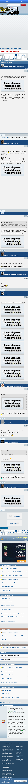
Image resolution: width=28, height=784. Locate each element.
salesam (6, 213)
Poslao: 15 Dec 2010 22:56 (18, 386)
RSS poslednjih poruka (7, 693)
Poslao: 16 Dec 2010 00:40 (13, 442)
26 (8, 58)
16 (8, 56)
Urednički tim (20, 743)
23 (1, 58)
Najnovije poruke (8, 743)
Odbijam (24, 781)
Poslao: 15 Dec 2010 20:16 (13, 294)
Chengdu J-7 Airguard (7, 678)
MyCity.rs (19, 747)
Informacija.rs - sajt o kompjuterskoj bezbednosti (13, 613)
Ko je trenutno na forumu (7, 705)
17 (10, 56)
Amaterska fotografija (7, 598)
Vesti (16, 747)
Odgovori (5, 528)
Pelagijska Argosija (9, 66)
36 (8, 60)
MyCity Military (3, 48)
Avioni (8, 48)
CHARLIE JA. (8, 386)
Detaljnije (15, 711)
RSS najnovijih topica (7, 690)
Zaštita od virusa (19, 749)
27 (10, 58)
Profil (3, 210)
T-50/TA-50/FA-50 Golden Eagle (9, 682)
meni (7, 1)
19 (15, 56)
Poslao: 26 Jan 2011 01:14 (13, 487)
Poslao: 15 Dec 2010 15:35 (13, 255)
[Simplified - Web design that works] (20, 760)
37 (10, 60)
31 (20, 58)
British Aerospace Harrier (16, 48)
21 (20, 56)
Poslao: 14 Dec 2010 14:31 (13, 143)
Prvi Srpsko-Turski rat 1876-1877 (9, 568)
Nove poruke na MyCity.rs (7, 595)
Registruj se (5, 137)
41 (13, 60)
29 (15, 58)
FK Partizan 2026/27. (7, 602)
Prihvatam (17, 781)
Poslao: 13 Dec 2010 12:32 (21, 66)
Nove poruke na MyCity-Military (8, 565)
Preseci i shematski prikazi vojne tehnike (11, 582)
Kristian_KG (7, 423)
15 (5, 56)
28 (13, 58)
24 (3, 58)
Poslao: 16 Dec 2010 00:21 (18, 423)
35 (5, 60)
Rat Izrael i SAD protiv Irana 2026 (10, 579)
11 (22, 55)
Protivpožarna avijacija (7, 586)
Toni (5, 442)
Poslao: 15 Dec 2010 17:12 (21, 274)
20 (3, 532)
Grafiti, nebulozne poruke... (8, 605)
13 (1, 56)
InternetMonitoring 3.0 (7, 609)
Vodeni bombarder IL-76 (7, 590)
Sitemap (14, 743)
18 (13, 56)
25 (5, 58)
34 (3, 60)
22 (22, 56)
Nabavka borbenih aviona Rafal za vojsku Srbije (13, 635)
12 (24, 55)
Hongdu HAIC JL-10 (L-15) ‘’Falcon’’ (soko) (12, 575)
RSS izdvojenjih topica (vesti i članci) (10, 697)
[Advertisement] (14, 32)
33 (1, 60)
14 (3, 56)
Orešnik (4, 639)
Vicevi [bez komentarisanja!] (8, 621)
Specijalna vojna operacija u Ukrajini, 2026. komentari (14, 571)
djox (5, 143)
